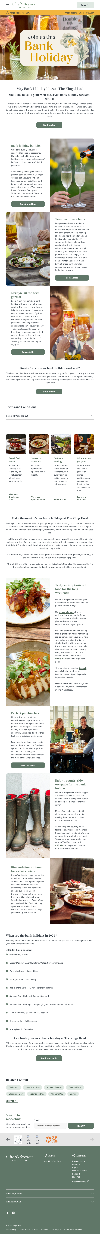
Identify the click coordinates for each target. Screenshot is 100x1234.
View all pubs (55, 1229)
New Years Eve (33, 1087)
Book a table (49, 125)
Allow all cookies (81, 644)
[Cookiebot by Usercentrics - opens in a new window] (85, 588)
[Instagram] (13, 1212)
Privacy (35, 1229)
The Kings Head (14, 1193)
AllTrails (59, 845)
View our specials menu (38, 498)
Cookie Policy (24, 1229)
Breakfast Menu (14, 460)
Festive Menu (75, 1087)
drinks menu (61, 658)
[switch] (37, 626)
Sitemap (44, 1229)
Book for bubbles (28, 204)
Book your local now (82, 498)
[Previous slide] (8, 1140)
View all (10, 1101)
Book (83, 5)
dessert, (82, 668)
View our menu (28, 765)
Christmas (13, 1087)
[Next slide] (92, 1140)
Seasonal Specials (36, 460)
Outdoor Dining (58, 460)
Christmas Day (16, 1093)
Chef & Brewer (13, 1201)
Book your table (49, 1058)
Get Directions (79, 1181)
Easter (73, 1093)
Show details (86, 636)
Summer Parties (54, 1087)
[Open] (7, 5)
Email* (37, 1120)
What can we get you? (84, 460)
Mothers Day (57, 1093)
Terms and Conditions (73, 1229)
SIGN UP (81, 1125)
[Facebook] (7, 1212)
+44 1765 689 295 (52, 1161)
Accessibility (11, 1229)
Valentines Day (37, 1093)
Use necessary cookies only (49, 644)
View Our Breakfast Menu (14, 497)
